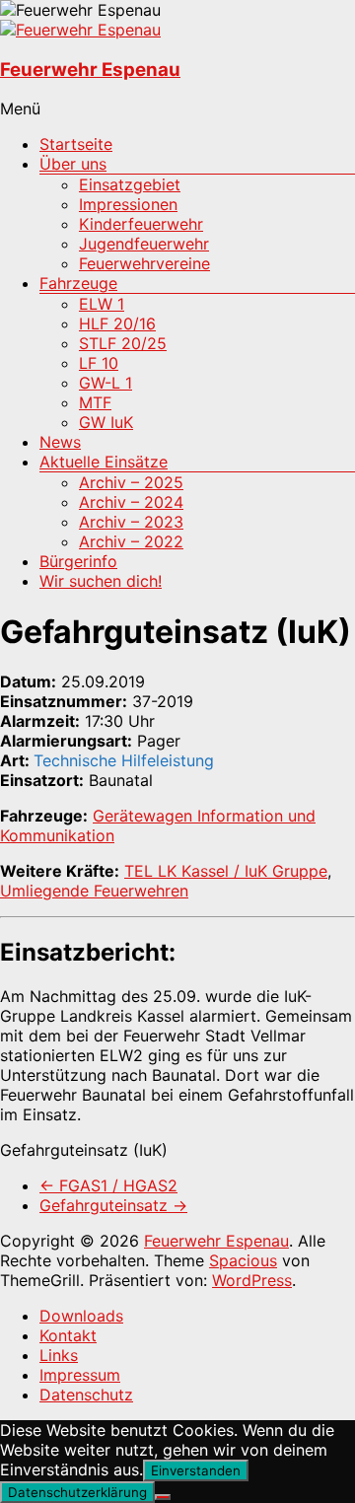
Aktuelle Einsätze (103, 461)
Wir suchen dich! (100, 581)
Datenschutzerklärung (77, 1492)
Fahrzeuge (78, 283)
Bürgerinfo (78, 561)
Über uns (72, 164)
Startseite (75, 144)
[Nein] (163, 1497)
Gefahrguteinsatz (113, 1205)
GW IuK (106, 422)
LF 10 (98, 363)
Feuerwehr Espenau (90, 69)
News (60, 442)
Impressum (79, 1375)
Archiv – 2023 (131, 522)
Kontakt (68, 1335)
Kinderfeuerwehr (141, 224)
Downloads (81, 1315)
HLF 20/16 (117, 323)
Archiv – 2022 (131, 541)
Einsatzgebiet (129, 184)
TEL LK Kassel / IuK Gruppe (225, 871)
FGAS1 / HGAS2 (108, 1185)
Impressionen (128, 204)
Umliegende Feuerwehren (94, 890)
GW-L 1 (105, 383)
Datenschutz (86, 1394)
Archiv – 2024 (131, 502)
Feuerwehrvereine (144, 263)
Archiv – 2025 (131, 482)
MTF (95, 402)
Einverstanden (196, 1470)
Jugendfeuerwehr (144, 243)
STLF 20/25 (123, 343)
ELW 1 (101, 304)
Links (58, 1355)
